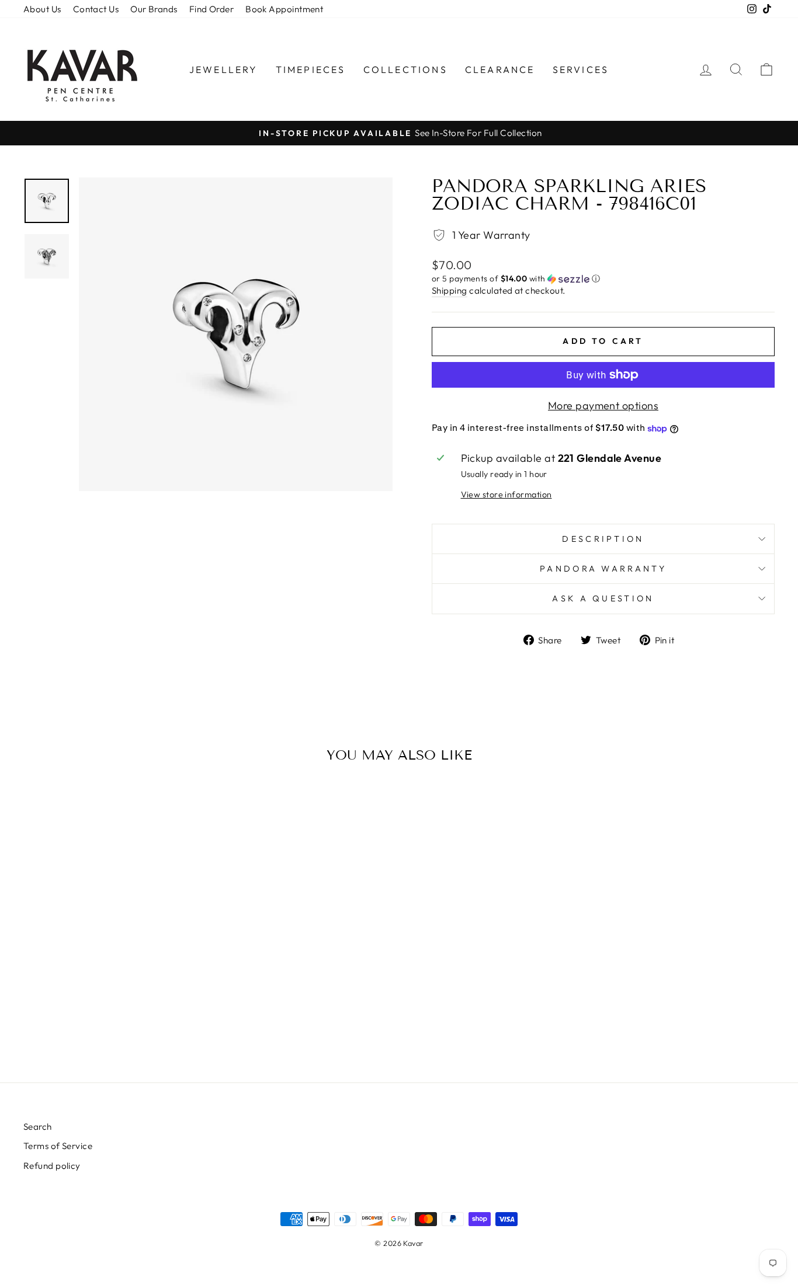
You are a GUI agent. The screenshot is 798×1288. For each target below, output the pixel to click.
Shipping (449, 290)
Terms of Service (57, 1145)
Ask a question (603, 598)
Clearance (500, 69)
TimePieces (311, 69)
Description (603, 539)
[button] (603, 278)
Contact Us (96, 9)
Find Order (211, 9)
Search (37, 1126)
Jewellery (223, 69)
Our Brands (154, 9)
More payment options (603, 405)
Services (581, 69)
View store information (506, 494)
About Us (42, 9)
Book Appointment (284, 9)
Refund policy (52, 1165)
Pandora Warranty (603, 568)
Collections (405, 69)
